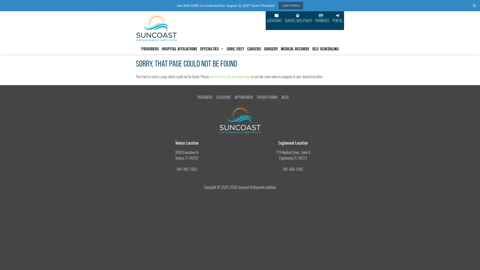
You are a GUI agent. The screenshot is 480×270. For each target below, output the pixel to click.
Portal (337, 20)
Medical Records (295, 49)
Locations (274, 20)
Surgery (271, 49)
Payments (322, 20)
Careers (254, 49)
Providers (150, 49)
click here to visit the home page (230, 76)
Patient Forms (267, 97)
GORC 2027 (235, 49)
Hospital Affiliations (179, 49)
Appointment (244, 97)
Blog (285, 97)
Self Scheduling (325, 49)
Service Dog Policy (298, 20)
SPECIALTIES (209, 49)
